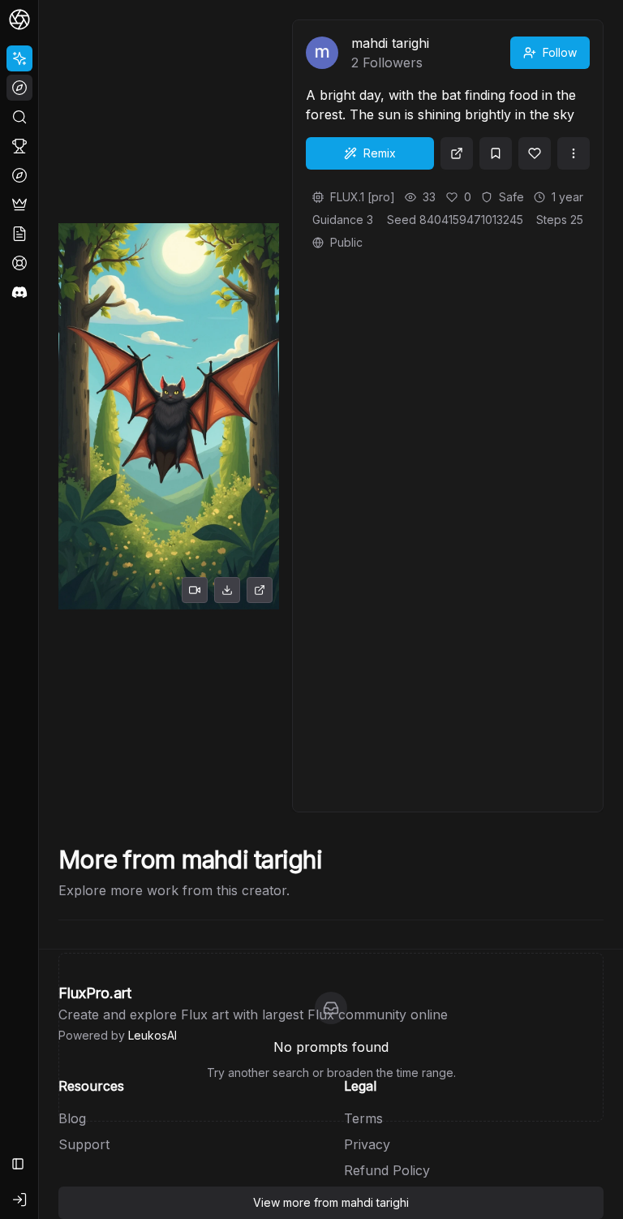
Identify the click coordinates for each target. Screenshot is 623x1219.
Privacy (367, 1144)
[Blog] (19, 234)
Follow (560, 52)
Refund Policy (387, 1170)
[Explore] (19, 88)
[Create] (19, 58)
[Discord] (19, 292)
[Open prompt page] (456, 153)
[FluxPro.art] (19, 19)
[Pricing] (19, 205)
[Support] (19, 263)
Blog (72, 1118)
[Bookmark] (495, 153)
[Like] (534, 153)
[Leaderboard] (19, 146)
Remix (379, 153)
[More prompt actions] (573, 153)
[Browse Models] (19, 175)
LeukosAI (152, 1035)
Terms (363, 1118)
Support (84, 1144)
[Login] (19, 1200)
